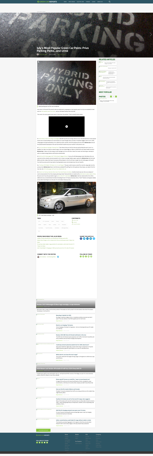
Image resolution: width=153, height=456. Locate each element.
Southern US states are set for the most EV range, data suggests (73, 399)
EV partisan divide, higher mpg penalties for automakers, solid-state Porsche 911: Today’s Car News (55, 245)
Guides (93, 2)
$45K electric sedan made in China (88, 174)
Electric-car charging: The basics (64, 325)
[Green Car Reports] (47, 1)
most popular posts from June (48, 111)
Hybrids (88, 2)
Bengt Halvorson (40, 306)
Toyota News (40, 228)
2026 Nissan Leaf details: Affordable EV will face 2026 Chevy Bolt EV (59, 368)
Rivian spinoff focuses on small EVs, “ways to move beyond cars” (73, 379)
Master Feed (88, 438)
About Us (98, 436)
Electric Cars (80, 2)
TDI (59, 224)
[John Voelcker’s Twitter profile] (57, 257)
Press (97, 440)
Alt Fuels (66, 447)
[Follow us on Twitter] (83, 256)
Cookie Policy (98, 445)
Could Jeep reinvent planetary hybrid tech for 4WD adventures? (72, 344)
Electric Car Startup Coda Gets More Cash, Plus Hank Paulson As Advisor (55, 172)
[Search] (112, 1)
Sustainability (67, 440)
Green (62, 221)
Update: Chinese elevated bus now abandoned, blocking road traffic (52, 238)
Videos (76, 438)
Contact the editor (76, 224)
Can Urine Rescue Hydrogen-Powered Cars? (49, 147)
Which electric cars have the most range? (67, 354)
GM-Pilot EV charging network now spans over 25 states (70, 410)
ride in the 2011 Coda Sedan (64, 176)
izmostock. (84, 452)
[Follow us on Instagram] (86, 256)
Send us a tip (75, 220)
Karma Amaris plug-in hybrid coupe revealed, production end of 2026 (109, 78)
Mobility (66, 438)
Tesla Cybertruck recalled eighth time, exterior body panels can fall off (110, 82)
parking (54, 224)
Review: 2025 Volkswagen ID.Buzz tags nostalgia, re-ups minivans (58, 304)
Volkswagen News (64, 228)
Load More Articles (43, 430)
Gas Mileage (67, 442)
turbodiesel (57, 228)
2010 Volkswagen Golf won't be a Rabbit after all (54, 169)
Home (38, 11)
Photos (76, 436)
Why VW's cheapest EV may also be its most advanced (111, 87)
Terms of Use (98, 442)
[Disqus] (66, 280)
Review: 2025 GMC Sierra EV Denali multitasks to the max (71, 335)
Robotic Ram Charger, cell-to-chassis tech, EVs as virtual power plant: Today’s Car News (55, 241)
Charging (66, 436)
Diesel (53, 221)
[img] (81, 238)
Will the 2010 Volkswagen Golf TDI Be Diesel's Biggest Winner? (53, 156)
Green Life (100, 2)
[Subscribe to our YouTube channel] (88, 256)
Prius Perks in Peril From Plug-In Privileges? (49, 139)
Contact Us (98, 438)
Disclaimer (98, 443)
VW (39, 231)
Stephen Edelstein (59, 350)
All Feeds (87, 436)
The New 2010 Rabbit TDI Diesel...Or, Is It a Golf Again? (51, 165)
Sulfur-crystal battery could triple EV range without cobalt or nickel (73, 420)
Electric (57, 221)
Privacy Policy (98, 447)
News (65, 2)
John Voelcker (43, 54)
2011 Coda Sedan (46, 221)
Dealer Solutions (78, 443)
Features (66, 450)
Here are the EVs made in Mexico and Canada (68, 389)
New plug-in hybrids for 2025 (63, 315)
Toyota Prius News (49, 228)
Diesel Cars (67, 449)
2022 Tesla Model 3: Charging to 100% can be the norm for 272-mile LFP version (55, 248)
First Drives (72, 2)
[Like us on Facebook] (81, 256)
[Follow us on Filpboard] (91, 256)
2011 (39, 221)
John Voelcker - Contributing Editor (48, 257)
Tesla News (64, 224)
